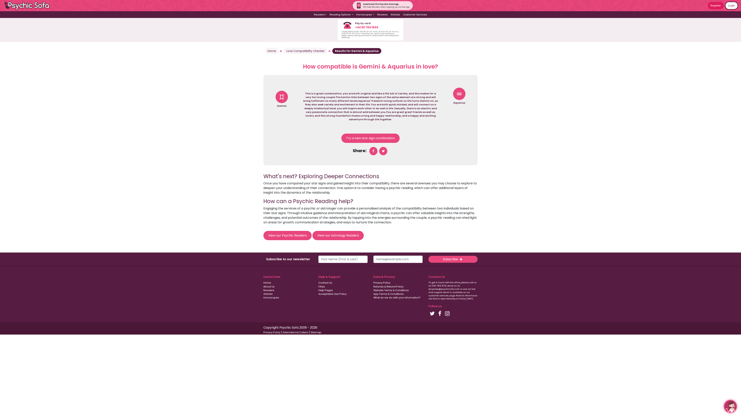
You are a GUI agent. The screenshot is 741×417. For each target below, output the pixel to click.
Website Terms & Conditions (391, 290)
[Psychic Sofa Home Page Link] (29, 5)
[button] (730, 406)
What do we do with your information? (396, 297)
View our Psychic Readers (287, 235)
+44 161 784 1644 (366, 27)
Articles (395, 14)
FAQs (321, 286)
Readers (268, 290)
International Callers (295, 332)
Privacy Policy (381, 282)
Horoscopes (271, 297)
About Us (269, 286)
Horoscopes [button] (364, 14)
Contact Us (325, 282)
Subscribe (451, 259)
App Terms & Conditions (388, 294)
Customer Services (415, 14)
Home (272, 51)
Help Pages (325, 290)
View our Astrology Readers (338, 235)
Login (731, 5)
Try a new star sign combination (370, 138)
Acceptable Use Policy (332, 294)
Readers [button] (319, 14)
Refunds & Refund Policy (388, 286)
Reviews (382, 14)
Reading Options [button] (340, 14)
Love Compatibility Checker (305, 51)
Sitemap (316, 332)
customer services (438, 295)
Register (716, 5)
